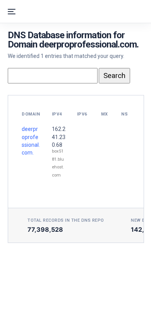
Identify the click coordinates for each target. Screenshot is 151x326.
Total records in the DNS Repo (65, 220)
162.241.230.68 (58, 137)
